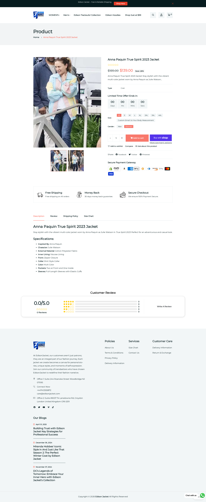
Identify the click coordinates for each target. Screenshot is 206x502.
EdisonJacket (40, 373)
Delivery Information (114, 363)
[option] (67, 102)
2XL (146, 115)
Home (36, 37)
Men (120, 126)
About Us (109, 348)
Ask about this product (147, 146)
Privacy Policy (111, 358)
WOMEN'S (54, 15)
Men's (66, 15)
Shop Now (120, 4)
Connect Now (43, 387)
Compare (129, 146)
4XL (160, 115)
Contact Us (134, 353)
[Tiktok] (53, 407)
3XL (153, 115)
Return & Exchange (161, 353)
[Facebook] (34, 407)
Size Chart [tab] (89, 216)
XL (140, 115)
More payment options (161, 143)
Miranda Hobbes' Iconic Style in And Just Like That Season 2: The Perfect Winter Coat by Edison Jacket (48, 452)
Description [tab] (38, 216)
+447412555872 (44, 390)
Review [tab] (53, 216)
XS (119, 115)
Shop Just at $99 (133, 15)
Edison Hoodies (113, 15)
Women (128, 126)
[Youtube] (44, 407)
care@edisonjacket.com (48, 394)
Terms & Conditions (114, 353)
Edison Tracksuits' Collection (87, 15)
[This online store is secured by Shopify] (114, 168)
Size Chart (133, 348)
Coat (123, 88)
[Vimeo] (48, 407)
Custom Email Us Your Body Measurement (136, 120)
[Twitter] (39, 407)
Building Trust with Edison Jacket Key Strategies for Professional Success (49, 431)
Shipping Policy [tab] (70, 216)
